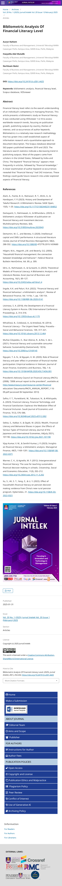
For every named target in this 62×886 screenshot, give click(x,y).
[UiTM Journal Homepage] (35, 878)
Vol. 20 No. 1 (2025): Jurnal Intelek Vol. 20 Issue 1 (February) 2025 (30, 12)
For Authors (9, 833)
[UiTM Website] (13, 862)
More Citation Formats (14, 680)
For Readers (9, 829)
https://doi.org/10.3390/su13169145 (20, 350)
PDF (9, 590)
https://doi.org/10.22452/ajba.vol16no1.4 (22, 282)
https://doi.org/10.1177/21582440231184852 (35, 206)
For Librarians (10, 837)
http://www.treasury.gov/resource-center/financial (27, 384)
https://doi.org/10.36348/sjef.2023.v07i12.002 (24, 416)
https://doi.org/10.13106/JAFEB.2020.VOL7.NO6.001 (27, 371)
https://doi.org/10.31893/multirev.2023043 (23, 227)
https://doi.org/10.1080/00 (24, 244)
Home (5, 9)
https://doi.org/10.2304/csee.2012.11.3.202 (23, 474)
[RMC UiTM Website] (37, 869)
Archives (15, 9)
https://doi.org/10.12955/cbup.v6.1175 (21, 316)
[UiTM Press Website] (18, 878)
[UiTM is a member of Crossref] (33, 862)
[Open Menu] (3, 3)
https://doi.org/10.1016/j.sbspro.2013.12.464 (24, 333)
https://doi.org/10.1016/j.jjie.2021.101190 (31, 437)
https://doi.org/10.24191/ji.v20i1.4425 (26, 81)
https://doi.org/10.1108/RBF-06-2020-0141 (23, 299)
